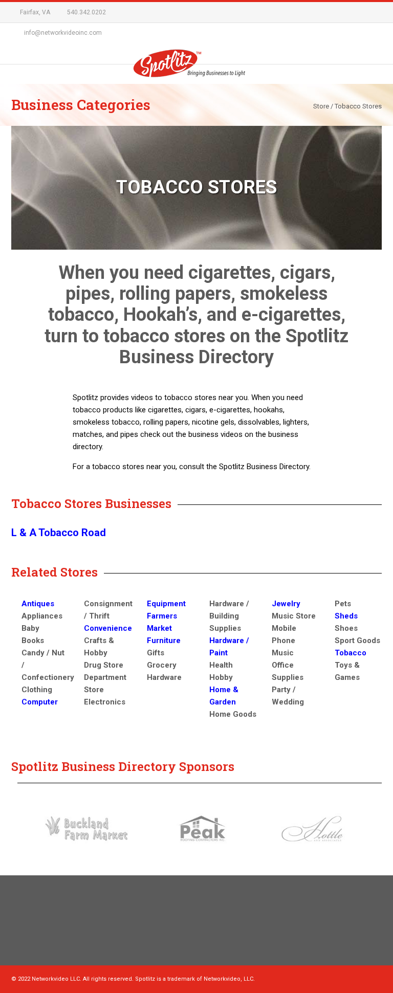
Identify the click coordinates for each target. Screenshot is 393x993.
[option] (86, 828)
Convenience (108, 628)
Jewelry (286, 603)
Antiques (37, 603)
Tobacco (350, 652)
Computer (39, 702)
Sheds (346, 616)
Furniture (164, 640)
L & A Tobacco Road (58, 532)
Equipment (166, 603)
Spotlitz (196, 67)
